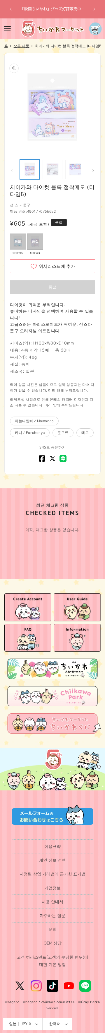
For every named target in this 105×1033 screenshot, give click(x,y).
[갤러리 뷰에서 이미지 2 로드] (52, 170)
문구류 (63, 432)
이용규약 (52, 846)
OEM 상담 (53, 943)
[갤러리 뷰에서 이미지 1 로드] (30, 170)
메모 (85, 432)
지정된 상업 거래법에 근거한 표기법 (52, 874)
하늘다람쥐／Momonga (34, 420)
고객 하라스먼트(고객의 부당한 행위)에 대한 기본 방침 (52, 960)
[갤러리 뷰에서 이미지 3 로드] (75, 170)
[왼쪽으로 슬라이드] (12, 170)
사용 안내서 (52, 901)
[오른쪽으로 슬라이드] (93, 170)
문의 (52, 929)
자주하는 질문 (52, 915)
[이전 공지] (10, 9)
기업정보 (52, 888)
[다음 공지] (94, 9)
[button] (7, 28)
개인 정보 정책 (52, 860)
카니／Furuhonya (30, 432)
